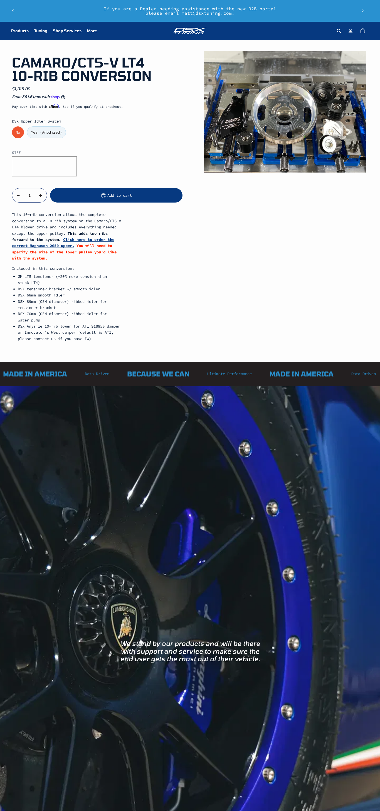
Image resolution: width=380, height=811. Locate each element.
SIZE (16, 152)
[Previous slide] (13, 11)
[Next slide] (363, 11)
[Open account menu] (350, 31)
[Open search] (339, 31)
